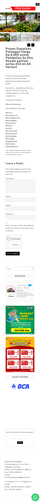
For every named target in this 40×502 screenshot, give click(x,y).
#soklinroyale (11, 133)
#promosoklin (11, 131)
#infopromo (11, 123)
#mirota (9, 113)
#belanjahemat (12, 146)
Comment (10, 178)
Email (9, 205)
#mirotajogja (11, 120)
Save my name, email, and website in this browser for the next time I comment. (20, 227)
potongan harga (11, 154)
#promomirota (12, 115)
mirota (17, 152)
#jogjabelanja (11, 141)
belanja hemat (26, 150)
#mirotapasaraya (13, 118)
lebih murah (10, 152)
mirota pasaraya (25, 152)
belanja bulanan (14, 150)
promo (19, 154)
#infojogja (10, 139)
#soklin (9, 128)
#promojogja (11, 136)
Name (9, 196)
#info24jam (10, 144)
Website (9, 214)
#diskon (9, 126)
